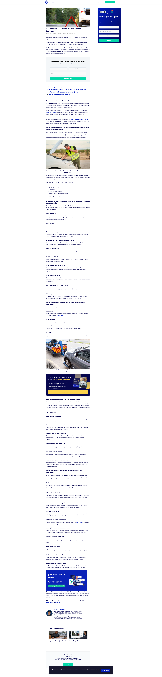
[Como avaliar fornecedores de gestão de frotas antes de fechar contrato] (58, 635)
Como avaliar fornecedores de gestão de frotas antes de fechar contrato (58, 641)
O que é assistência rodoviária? (55, 88)
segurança (60, 315)
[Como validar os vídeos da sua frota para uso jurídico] (78, 635)
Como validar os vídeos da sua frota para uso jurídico (77, 641)
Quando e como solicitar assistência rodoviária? (59, 94)
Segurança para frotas (51, 33)
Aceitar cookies (106, 670)
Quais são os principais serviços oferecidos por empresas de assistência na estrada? (67, 89)
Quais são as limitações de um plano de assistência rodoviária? (62, 96)
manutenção (79, 522)
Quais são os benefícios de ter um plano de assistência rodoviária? (63, 92)
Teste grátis (68, 664)
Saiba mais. (84, 671)
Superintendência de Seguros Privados (79, 119)
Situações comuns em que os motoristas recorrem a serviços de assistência (65, 91)
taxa (66, 489)
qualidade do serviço (62, 551)
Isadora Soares (59, 609)
